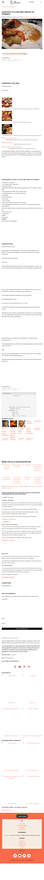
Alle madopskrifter (11, 6)
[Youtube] (19, 667)
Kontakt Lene (12, 519)
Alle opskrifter (22, 845)
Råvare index (22, 829)
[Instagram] (29, 667)
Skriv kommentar (33, 17)
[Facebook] (15, 667)
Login (22, 846)
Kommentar (5, 599)
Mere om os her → (6, 810)
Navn (3, 618)
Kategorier (22, 827)
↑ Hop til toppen (22, 816)
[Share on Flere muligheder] (21, 60)
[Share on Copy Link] (19, 60)
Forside (3, 6)
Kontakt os (12, 540)
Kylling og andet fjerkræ (19, 486)
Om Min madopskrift (22, 825)
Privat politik (22, 823)
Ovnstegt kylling (31, 486)
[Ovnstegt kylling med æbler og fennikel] (22, 48)
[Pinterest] (24, 667)
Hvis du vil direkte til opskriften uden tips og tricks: (14, 53)
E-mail (4, 623)
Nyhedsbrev (5, 519)
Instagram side (22, 843)
